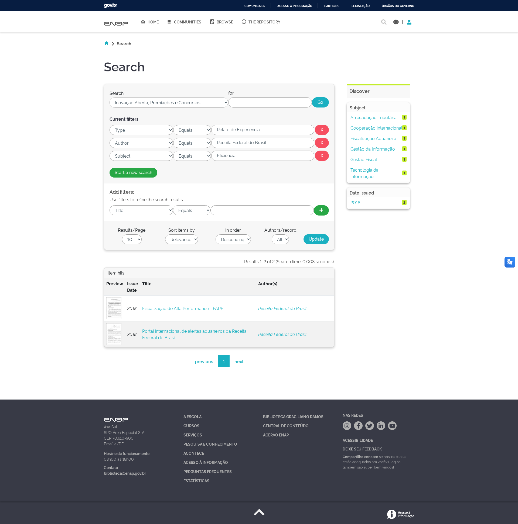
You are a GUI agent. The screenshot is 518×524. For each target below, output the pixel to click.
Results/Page (131, 230)
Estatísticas (196, 480)
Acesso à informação (294, 6)
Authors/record (280, 230)
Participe (331, 6)
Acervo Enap (276, 434)
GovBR (110, 5)
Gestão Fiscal (363, 159)
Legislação (361, 6)
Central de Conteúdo (286, 425)
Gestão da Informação (372, 149)
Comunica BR (254, 6)
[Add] (321, 210)
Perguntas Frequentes (207, 471)
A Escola (192, 416)
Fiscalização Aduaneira (373, 138)
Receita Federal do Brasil (282, 308)
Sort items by (181, 230)
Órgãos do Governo (398, 6)
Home (153, 21)
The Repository (264, 21)
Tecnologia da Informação (364, 173)
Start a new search (133, 172)
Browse (225, 21)
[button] (396, 21)
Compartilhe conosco (360, 456)
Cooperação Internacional (376, 128)
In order (233, 230)
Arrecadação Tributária (373, 117)
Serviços (192, 434)
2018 (355, 202)
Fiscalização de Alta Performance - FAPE (182, 308)
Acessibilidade (358, 440)
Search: (117, 93)
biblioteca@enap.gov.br (125, 473)
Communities (187, 21)
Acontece (193, 453)
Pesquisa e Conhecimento (210, 443)
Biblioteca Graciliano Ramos (293, 416)
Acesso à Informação (205, 462)
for (231, 93)
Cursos (191, 425)
